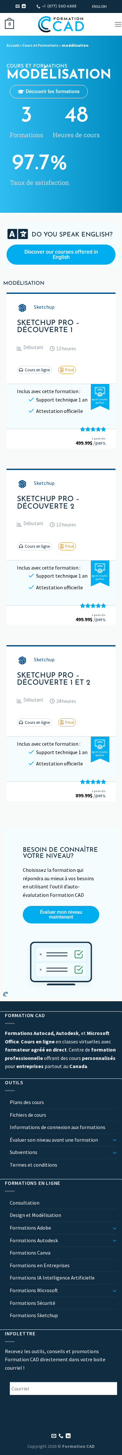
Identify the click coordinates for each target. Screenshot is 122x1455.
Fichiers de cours (28, 1115)
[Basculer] (114, 1140)
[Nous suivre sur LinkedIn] (24, 6)
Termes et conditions (33, 1164)
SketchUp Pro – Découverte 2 (48, 503)
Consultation (24, 1202)
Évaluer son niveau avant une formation (54, 1139)
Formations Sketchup (34, 1315)
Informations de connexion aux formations (57, 1127)
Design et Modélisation (35, 1215)
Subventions (23, 1152)
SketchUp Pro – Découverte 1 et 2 (53, 679)
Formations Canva (30, 1252)
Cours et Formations (40, 45)
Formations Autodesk (34, 1240)
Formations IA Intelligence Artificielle (52, 1277)
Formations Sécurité (32, 1303)
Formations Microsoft (34, 1290)
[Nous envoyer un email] (18, 6)
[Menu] (118, 24)
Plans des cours (27, 1102)
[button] (30, 348)
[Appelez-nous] (61, 1436)
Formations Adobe (30, 1227)
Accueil (13, 45)
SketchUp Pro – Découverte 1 (48, 327)
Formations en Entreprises (40, 1265)
